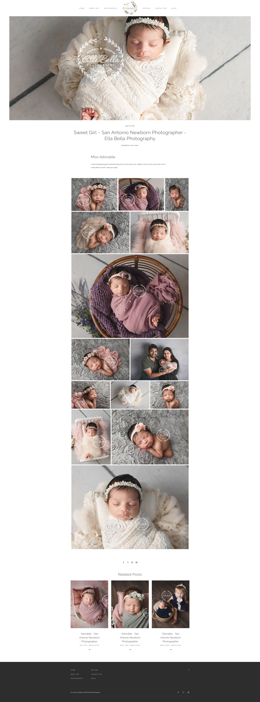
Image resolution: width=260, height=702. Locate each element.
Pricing (146, 8)
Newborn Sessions (130, 145)
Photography (110, 8)
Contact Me (161, 8)
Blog (174, 8)
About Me (94, 8)
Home (81, 8)
